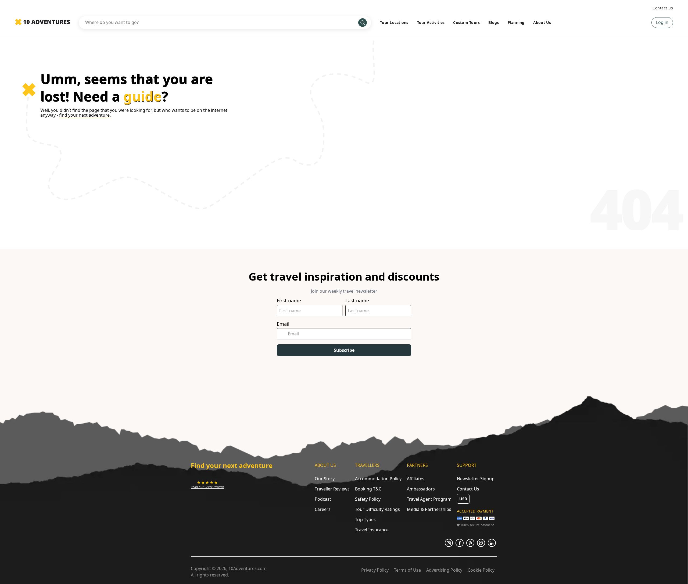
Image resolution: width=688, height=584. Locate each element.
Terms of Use (407, 570)
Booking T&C (368, 489)
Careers (323, 509)
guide (142, 96)
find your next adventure (84, 115)
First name (289, 300)
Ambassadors (421, 489)
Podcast (323, 499)
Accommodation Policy (378, 479)
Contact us (663, 7)
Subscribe (344, 350)
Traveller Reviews (332, 489)
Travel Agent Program (429, 499)
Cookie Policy (481, 570)
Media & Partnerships (429, 509)
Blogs (493, 22)
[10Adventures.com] (42, 22)
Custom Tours (466, 22)
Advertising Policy (444, 570)
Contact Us (468, 489)
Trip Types (365, 519)
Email (283, 324)
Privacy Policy (375, 570)
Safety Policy (368, 499)
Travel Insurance (372, 530)
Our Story (325, 479)
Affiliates (415, 479)
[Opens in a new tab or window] (449, 543)
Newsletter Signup (475, 479)
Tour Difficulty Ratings (377, 509)
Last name (357, 300)
